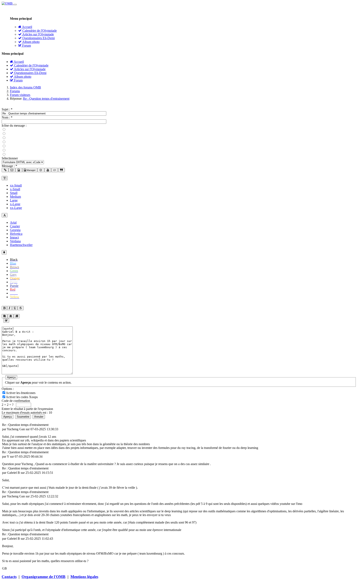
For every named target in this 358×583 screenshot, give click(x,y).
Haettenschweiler (21, 245)
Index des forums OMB (25, 87)
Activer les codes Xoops (22, 397)
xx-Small (16, 185)
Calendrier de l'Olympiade (39, 30)
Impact (14, 237)
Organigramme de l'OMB (43, 577)
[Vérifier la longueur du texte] (6, 320)
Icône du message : (14, 125)
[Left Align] (4, 308)
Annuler (38, 416)
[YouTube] (47, 170)
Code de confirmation (16, 400)
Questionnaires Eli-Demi (38, 38)
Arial (13, 222)
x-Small (15, 189)
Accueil (26, 27)
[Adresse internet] (5, 170)
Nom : (7, 117)
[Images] (18, 170)
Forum (26, 45)
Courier (15, 226)
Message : (9, 166)
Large (14, 200)
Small (13, 193)
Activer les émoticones (21, 393)
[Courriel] (11, 170)
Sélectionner (10, 158)
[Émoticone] (40, 170)
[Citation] (61, 170)
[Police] (4, 215)
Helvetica (16, 233)
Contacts (9, 577)
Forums (15, 91)
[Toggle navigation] (15, 4)
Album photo (31, 42)
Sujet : (7, 109)
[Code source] (54, 170)
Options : (8, 388)
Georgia (15, 230)
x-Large (15, 204)
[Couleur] (4, 252)
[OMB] (7, 3)
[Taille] (5, 178)
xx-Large (16, 208)
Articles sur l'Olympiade (38, 34)
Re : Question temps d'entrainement (46, 98)
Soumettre (23, 416)
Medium (15, 196)
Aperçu (11, 377)
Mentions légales (84, 577)
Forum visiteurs (20, 95)
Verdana (15, 241)
